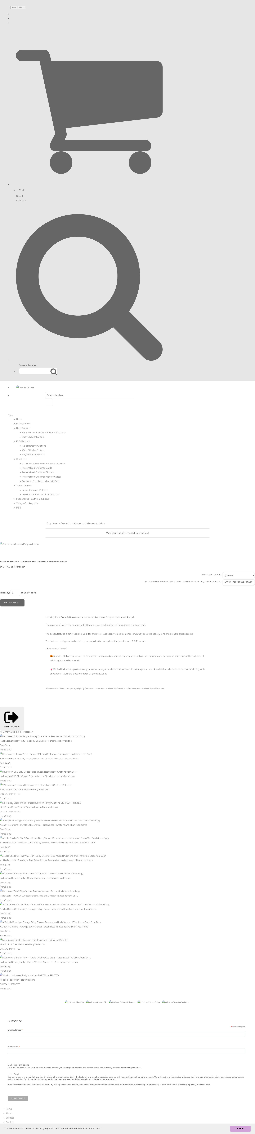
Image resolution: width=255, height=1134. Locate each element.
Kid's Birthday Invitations (34, 445)
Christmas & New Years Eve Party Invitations (43, 463)
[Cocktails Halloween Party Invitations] (4, 553)
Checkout (21, 200)
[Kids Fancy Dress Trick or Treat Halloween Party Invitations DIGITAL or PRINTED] (40, 802)
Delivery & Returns (127, 1002)
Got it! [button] (240, 1129)
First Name (14, 1046)
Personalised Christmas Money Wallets (41, 476)
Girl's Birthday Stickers (33, 450)
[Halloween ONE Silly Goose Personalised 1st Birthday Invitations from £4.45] (38, 772)
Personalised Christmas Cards (37, 468)
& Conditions (183, 1002)
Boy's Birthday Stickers (33, 454)
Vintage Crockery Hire (27, 503)
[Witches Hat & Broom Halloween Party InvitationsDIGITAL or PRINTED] (36, 785)
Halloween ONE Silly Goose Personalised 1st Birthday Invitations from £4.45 (37, 776)
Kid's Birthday (23, 441)
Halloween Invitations (95, 523)
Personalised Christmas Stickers (38, 472)
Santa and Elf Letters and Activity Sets (40, 481)
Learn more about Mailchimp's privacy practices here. (185, 1084)
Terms (175, 1002)
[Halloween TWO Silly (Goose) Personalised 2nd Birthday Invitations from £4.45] (40, 891)
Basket (19, 196)
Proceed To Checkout (137, 533)
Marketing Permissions (18, 1065)
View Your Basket (115, 533)
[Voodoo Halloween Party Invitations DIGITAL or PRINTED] (29, 975)
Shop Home (52, 523)
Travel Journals (23, 485)
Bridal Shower (23, 423)
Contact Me (102, 1002)
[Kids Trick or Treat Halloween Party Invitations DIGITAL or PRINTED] (34, 940)
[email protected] (145, 1077)
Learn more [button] (95, 1128)
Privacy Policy (154, 1002)
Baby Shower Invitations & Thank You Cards (44, 432)
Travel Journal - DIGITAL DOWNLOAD (41, 494)
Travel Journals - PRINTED (35, 490)
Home (19, 419)
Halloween (77, 523)
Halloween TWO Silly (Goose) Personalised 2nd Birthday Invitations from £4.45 (39, 895)
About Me (80, 1002)
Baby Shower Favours (33, 437)
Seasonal (65, 523)
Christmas (21, 459)
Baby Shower (23, 428)
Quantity (4, 593)
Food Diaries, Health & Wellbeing (32, 499)
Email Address (15, 1030)
